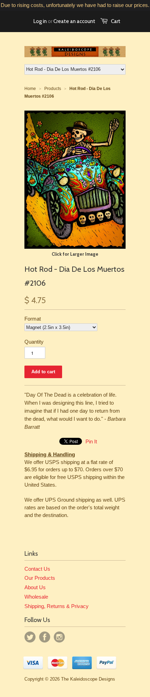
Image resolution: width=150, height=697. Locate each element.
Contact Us (37, 569)
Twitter (30, 637)
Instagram (59, 637)
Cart (115, 21)
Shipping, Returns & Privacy (56, 606)
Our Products (39, 578)
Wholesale (36, 597)
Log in (40, 21)
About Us (35, 587)
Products (52, 88)
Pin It (91, 441)
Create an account (74, 21)
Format (32, 319)
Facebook (44, 637)
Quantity (34, 342)
